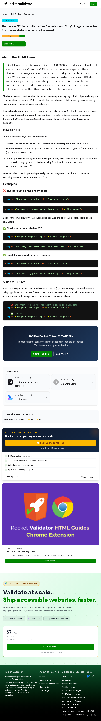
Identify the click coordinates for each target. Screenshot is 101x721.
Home (4, 14)
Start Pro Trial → (50, 647)
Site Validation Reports (71, 704)
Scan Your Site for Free (14, 44)
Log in (93, 4)
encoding (7, 36)
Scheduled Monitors (70, 708)
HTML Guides (15, 14)
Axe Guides (66, 680)
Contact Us (44, 687)
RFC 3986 (59, 65)
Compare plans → (88, 477)
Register (83, 4)
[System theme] (88, 715)
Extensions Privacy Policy (49, 684)
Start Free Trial (41, 353)
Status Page (44, 690)
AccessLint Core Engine (71, 690)
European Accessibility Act (73, 715)
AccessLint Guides (69, 684)
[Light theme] (91, 715)
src (22, 36)
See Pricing (62, 353)
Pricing (42, 677)
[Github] (93, 676)
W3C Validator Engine (71, 694)
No (39, 419)
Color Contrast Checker (72, 701)
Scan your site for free (52, 442)
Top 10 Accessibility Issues (73, 711)
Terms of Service (46, 680)
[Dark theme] (95, 715)
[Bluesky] (88, 676)
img (16, 36)
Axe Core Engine (68, 687)
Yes (30, 419)
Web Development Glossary (73, 697)
